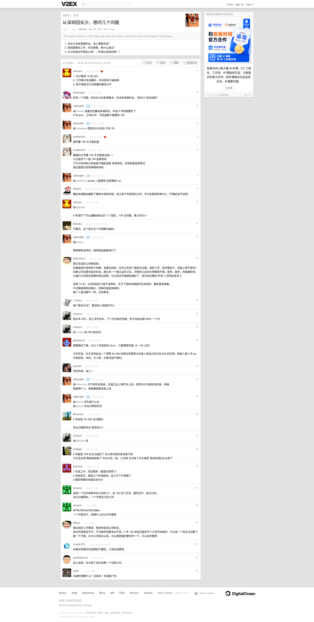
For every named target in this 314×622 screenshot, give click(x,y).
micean (77, 71)
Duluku (77, 223)
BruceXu (78, 414)
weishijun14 (80, 557)
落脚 (175, 62)
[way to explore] (70, 4)
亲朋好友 (191, 62)
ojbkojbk (82, 29)
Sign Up (239, 4)
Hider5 (77, 189)
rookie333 (79, 136)
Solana (148, 593)
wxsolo (77, 488)
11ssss (77, 300)
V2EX (66, 15)
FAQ (122, 593)
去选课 (229, 88)
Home (230, 4)
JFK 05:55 (127, 612)
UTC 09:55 (90, 612)
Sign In (249, 4)
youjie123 (79, 544)
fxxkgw (77, 449)
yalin (76, 571)
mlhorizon (79, 258)
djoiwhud (79, 340)
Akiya (76, 522)
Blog (102, 593)
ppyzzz (77, 366)
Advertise (88, 593)
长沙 (76, 15)
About (63, 593)
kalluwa (77, 466)
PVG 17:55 (102, 612)
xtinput (77, 313)
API (112, 593)
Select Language (206, 592)
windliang (224, 94)
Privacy (134, 593)
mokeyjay (79, 92)
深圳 (162, 62)
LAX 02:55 (115, 612)
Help (74, 593)
